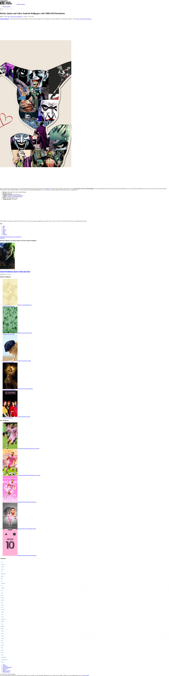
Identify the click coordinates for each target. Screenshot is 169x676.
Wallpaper (5, 234)
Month (2, 628)
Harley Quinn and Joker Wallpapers (14, 16)
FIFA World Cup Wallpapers (10, 389)
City (2, 585)
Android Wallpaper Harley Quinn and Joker (15, 271)
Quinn (4, 233)
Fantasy (2, 600)
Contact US (5, 666)
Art (1, 571)
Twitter (1, 236)
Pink (2, 640)
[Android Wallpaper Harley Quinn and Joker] (7, 268)
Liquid (2, 621)
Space (2, 652)
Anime (2, 569)
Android (4, 229)
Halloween (3, 619)
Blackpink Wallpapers (8, 417)
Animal (2, 566)
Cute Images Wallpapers (9, 362)
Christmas (3, 583)
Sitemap (4, 669)
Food (2, 607)
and (3, 228)
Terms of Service (6, 671)
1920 (4, 227)
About (4, 664)
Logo (2, 623)
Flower (2, 604)
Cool (2, 590)
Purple (2, 643)
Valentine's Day (4, 659)
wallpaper (47, 188)
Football (2, 609)
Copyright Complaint (7, 667)
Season (2, 650)
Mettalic (2, 626)
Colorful (2, 588)
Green (2, 616)
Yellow (2, 662)
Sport (2, 654)
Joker (4, 232)
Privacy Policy (6, 668)
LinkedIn (17, 236)
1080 (4, 226)
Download (2, 238)
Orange (2, 638)
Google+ (13, 236)
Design (2, 597)
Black (2, 576)
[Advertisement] (39, 30)
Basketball (3, 573)
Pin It (20, 236)
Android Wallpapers (21, 4)
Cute (2, 593)
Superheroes (3, 657)
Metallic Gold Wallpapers (9, 306)
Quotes (2, 645)
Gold (2, 614)
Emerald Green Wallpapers (9, 334)
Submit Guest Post (6, 6)
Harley (4, 231)
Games (2, 612)
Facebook (5, 236)
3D (1, 562)
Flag (2, 602)
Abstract (2, 564)
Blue (2, 578)
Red (2, 647)
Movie (2, 631)
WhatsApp (9, 236)
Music (2, 633)
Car (2, 581)
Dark (2, 595)
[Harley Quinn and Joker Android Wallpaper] (84, 103)
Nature (2, 635)
